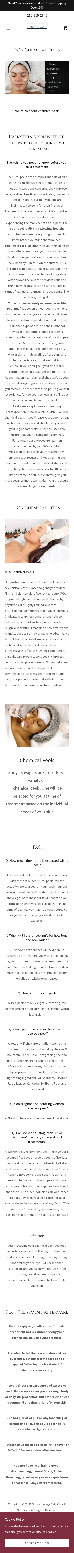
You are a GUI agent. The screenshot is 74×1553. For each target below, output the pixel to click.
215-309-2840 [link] (37, 15)
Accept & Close (37, 1543)
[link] (37, 28)
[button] (9, 28)
